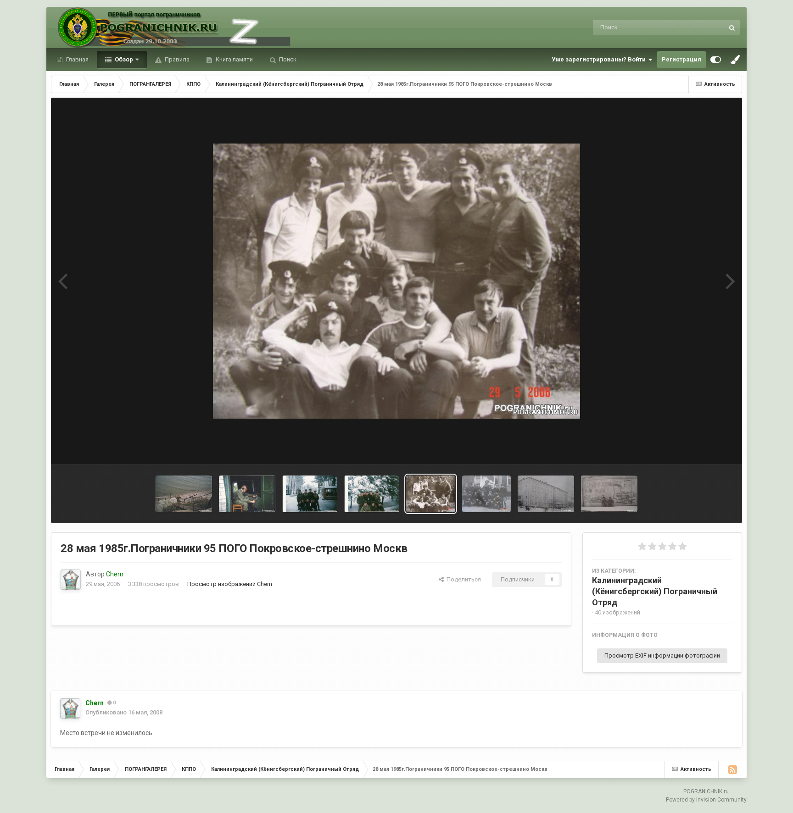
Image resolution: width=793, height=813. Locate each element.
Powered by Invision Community (706, 799)
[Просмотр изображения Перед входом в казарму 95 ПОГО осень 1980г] (486, 494)
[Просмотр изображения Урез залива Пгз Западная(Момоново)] (184, 494)
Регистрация (681, 59)
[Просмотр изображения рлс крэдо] (247, 494)
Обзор (123, 59)
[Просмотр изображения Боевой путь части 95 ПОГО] (609, 494)
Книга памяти (233, 59)
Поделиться (462, 579)
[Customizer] (716, 59)
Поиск (287, 59)
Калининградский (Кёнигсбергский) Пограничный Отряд (654, 591)
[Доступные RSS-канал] (732, 769)
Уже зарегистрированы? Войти (600, 59)
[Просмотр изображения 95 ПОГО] (546, 494)
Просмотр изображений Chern (229, 584)
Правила (176, 59)
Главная (77, 59)
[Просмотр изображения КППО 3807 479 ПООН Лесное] (309, 494)
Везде (703, 27)
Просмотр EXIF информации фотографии (662, 655)
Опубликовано (123, 712)
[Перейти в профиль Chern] (71, 580)
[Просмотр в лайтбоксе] (396, 281)
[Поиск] (732, 27)
